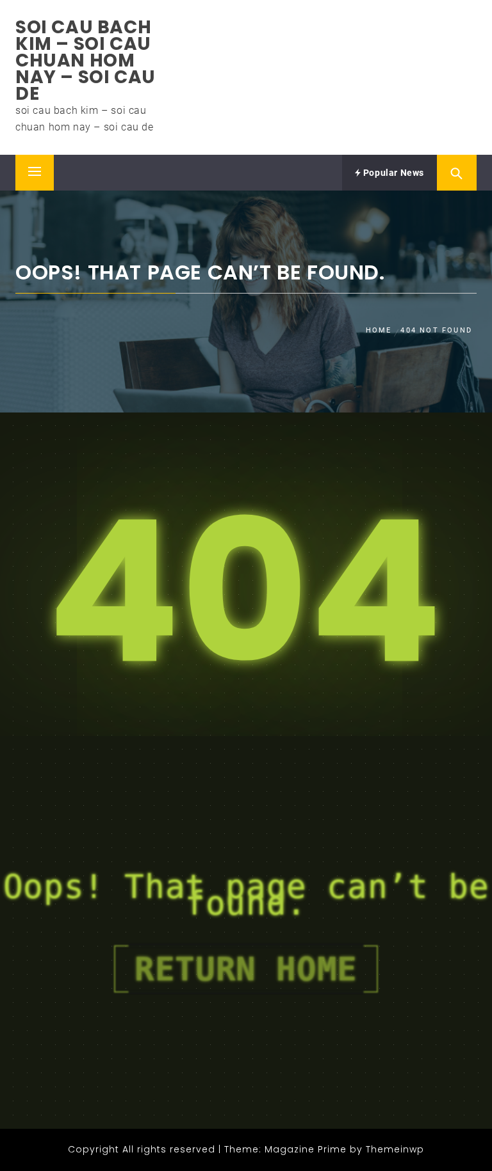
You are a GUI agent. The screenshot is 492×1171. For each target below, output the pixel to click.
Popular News (392, 173)
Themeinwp (395, 1149)
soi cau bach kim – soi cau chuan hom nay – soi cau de (85, 60)
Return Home (246, 969)
